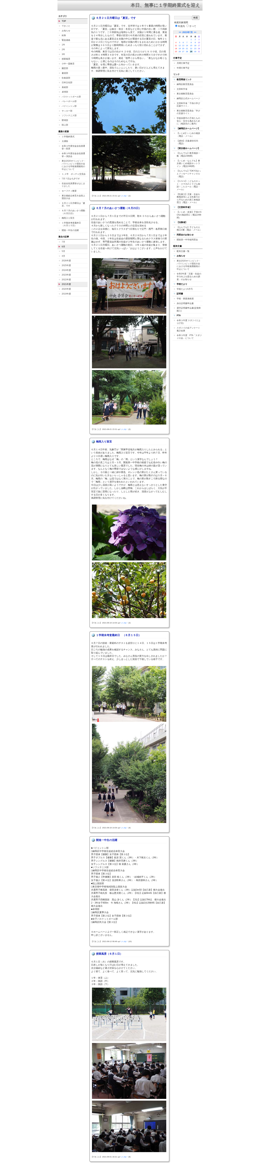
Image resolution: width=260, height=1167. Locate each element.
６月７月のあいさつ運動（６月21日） (73, 212)
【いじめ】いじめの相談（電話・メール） (188, 134)
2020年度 (66, 289)
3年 (63, 54)
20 (183, 48)
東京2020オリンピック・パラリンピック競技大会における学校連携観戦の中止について (74, 165)
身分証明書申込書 (185, 303)
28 (187, 52)
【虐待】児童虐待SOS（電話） (187, 142)
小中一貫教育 (68, 63)
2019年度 (66, 294)
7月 (63, 242)
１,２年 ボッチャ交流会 (74, 174)
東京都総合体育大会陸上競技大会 (73, 197)
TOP (64, 21)
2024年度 (66, 270)
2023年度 (66, 275)
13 (183, 45)
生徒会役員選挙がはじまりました (73, 185)
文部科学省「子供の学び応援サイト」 (188, 104)
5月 (63, 251)
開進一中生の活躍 (70, 230)
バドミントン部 (69, 106)
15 (191, 45)
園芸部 (65, 68)
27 (183, 52)
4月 (63, 256)
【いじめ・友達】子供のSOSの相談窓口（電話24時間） (189, 215)
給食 (64, 35)
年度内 (181, 26)
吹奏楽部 (66, 78)
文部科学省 (182, 89)
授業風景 (66, 59)
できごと (66, 26)
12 (180, 45)
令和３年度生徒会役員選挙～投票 (73, 147)
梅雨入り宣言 (68, 218)
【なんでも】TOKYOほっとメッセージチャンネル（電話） (189, 174)
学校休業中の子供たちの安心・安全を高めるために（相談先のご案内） (188, 121)
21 (187, 48)
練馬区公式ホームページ (188, 98)
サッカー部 (67, 111)
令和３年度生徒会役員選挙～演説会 (73, 155)
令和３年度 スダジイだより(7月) (189, 321)
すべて (192, 26)
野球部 (65, 120)
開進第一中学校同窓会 (187, 239)
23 (195, 48)
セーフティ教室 (69, 191)
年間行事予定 (183, 68)
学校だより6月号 (185, 289)
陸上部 (65, 125)
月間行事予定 (183, 63)
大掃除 (65, 141)
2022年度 (66, 279)
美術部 (65, 87)
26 (180, 52)
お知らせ (66, 30)
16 (195, 45)
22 (191, 48)
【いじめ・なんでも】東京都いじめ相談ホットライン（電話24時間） (188, 163)
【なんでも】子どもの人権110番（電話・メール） (189, 228)
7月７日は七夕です (71, 178)
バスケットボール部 (71, 96)
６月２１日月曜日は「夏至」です (73, 204)
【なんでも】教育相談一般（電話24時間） (188, 154)
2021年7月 (187, 32)
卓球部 (65, 92)
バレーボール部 (69, 101)
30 (195, 52)
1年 (63, 44)
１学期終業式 (68, 136)
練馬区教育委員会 (185, 84)
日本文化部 (67, 82)
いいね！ (124, 196)
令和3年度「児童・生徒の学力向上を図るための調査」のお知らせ (189, 276)
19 (180, 48)
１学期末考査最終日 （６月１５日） (72, 224)
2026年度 (66, 260)
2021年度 (66, 284)
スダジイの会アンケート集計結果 (188, 329)
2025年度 (66, 265)
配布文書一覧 (183, 251)
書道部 (65, 73)
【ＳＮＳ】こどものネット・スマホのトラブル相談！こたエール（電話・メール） (188, 185)
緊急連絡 (66, 40)
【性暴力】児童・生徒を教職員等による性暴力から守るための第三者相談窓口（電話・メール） (188, 198)
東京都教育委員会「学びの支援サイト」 (188, 112)
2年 (63, 49)
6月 (63, 246)
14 (187, 45)
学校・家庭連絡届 (185, 298)
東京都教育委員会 (185, 93)
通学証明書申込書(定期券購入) (189, 309)
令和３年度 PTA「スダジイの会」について (189, 336)
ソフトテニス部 (69, 115)
